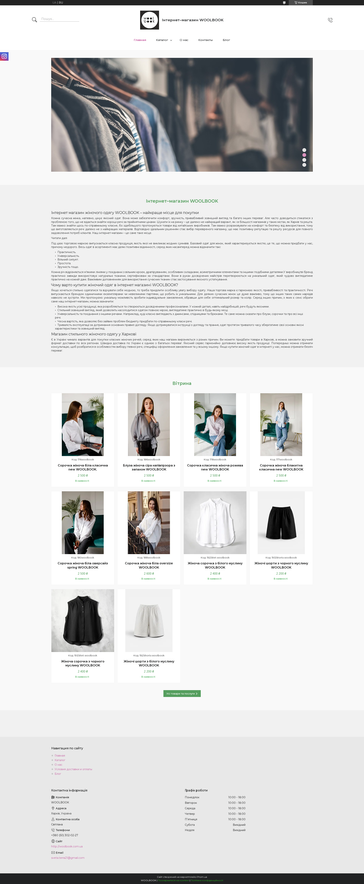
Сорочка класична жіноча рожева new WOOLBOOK (215, 467)
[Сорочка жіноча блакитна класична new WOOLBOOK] (281, 424)
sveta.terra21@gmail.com (68, 858)
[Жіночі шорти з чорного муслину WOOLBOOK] (281, 522)
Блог (226, 40)
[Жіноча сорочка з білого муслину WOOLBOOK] (215, 522)
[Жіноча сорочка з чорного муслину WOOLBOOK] (82, 620)
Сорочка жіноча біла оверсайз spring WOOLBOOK (83, 565)
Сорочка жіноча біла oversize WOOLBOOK (149, 565)
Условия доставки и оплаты (73, 769)
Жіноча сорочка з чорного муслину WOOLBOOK (82, 663)
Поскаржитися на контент (173, 880)
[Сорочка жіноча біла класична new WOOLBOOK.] (82, 424)
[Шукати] (34, 20)
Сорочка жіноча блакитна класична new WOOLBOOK (281, 467)
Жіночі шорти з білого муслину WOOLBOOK (149, 663)
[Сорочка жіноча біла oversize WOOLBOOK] (149, 522)
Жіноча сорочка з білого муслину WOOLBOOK (215, 565)
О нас (184, 40)
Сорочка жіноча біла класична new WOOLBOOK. (83, 467)
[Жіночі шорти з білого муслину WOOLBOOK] (149, 620)
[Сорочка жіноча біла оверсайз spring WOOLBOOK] (82, 522)
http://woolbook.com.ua (67, 846)
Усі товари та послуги (180, 693)
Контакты (205, 40)
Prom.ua (202, 876)
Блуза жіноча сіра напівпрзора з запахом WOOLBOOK (149, 467)
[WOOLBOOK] (149, 20)
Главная (140, 40)
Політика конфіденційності (207, 880)
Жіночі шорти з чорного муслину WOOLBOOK (281, 565)
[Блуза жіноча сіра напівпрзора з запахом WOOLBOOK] (149, 424)
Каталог (162, 40)
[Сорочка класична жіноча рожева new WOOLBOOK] (215, 424)
